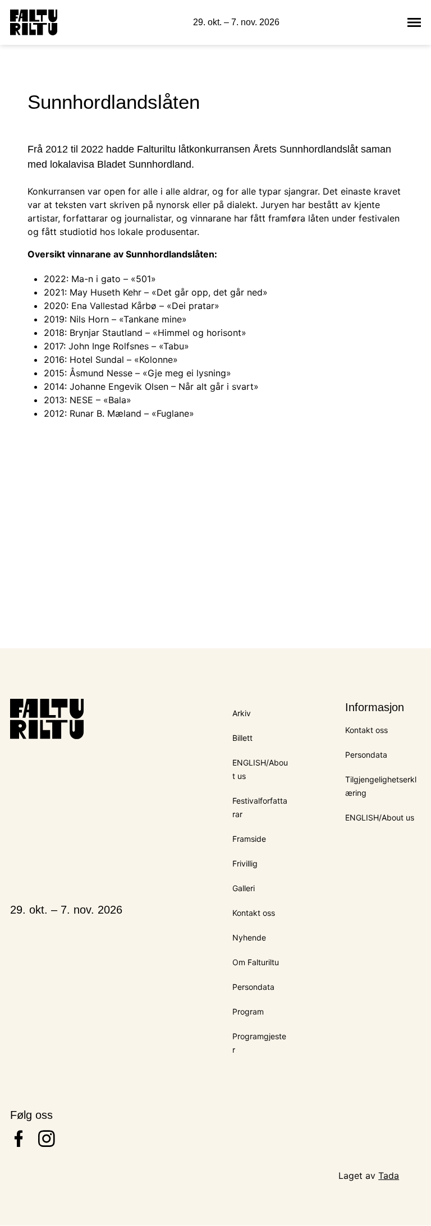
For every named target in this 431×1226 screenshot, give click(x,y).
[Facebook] (18, 1144)
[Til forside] (33, 22)
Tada (388, 1175)
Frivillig (245, 863)
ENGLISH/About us (379, 817)
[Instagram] (46, 1144)
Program (248, 1011)
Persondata (253, 987)
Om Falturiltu (255, 962)
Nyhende (249, 937)
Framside (249, 839)
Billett (242, 738)
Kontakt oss (253, 913)
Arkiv (241, 713)
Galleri (243, 888)
